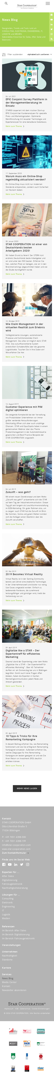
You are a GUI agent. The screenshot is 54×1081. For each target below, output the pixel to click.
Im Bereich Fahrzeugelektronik (18, 938)
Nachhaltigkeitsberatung (15, 888)
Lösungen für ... (11, 895)
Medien (6, 918)
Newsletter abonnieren (14, 990)
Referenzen (8, 926)
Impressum (8, 1009)
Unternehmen (10, 952)
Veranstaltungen (11, 945)
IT (3, 910)
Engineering (8, 906)
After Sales (8, 876)
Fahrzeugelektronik (12, 884)
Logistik (6, 914)
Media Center (9, 982)
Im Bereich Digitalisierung (16, 934)
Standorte (7, 960)
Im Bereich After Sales (14, 930)
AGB (17, 1009)
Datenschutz (25, 1009)
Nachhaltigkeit (9, 956)
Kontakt (6, 986)
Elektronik (7, 902)
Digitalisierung (9, 880)
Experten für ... (10, 872)
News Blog (7, 978)
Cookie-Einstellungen (41, 1009)
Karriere (6, 968)
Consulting (7, 898)
